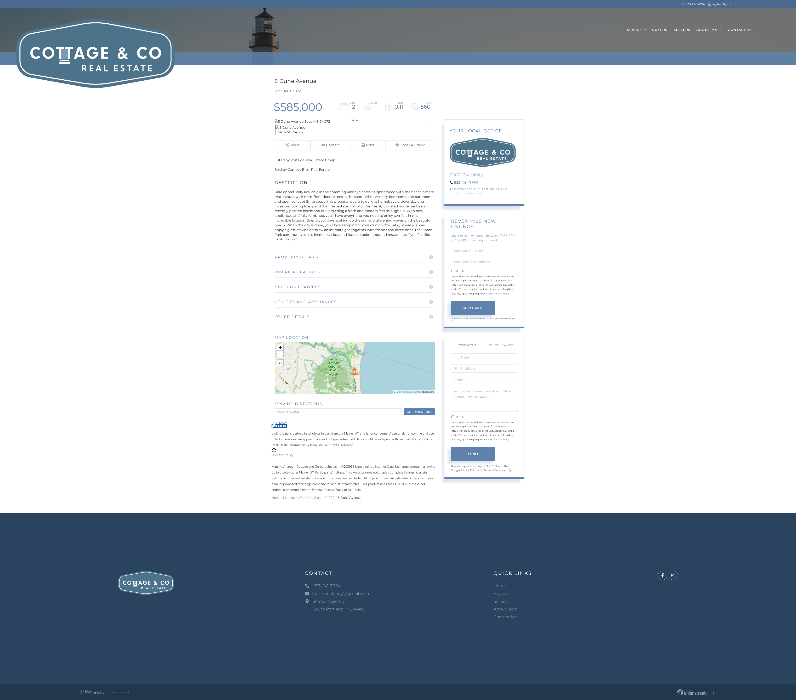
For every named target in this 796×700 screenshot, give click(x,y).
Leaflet (397, 392)
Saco (318, 497)
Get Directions (419, 411)
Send (473, 454)
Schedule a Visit (501, 345)
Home (276, 497)
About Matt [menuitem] (709, 30)
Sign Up (727, 4)
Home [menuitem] (500, 585)
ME (300, 497)
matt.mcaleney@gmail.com (340, 593)
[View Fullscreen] (280, 363)
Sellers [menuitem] (682, 30)
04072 (329, 497)
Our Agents (474, 193)
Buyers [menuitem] (659, 30)
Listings (289, 497)
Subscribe (473, 308)
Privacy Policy (283, 455)
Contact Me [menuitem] (740, 30)
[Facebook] (662, 575)
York (308, 497)
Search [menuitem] (635, 30)
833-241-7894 (695, 4)
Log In (716, 4)
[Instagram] (673, 575)
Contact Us (457, 193)
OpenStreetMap (413, 392)
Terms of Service (493, 470)
